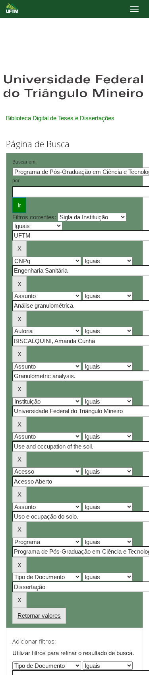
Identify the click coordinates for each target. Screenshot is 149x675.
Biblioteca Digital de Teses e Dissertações (60, 118)
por (15, 180)
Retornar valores (39, 615)
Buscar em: (24, 162)
